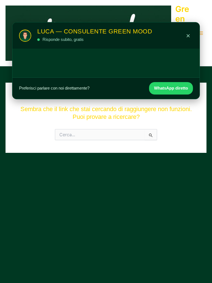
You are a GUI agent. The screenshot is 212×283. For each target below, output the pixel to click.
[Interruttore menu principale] (200, 33)
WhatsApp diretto (171, 88)
